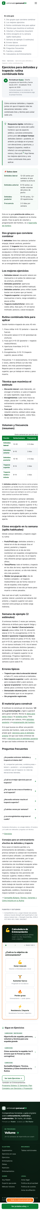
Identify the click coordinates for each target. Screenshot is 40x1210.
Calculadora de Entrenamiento (18, 54)
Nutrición (5, 1168)
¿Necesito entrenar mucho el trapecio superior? (16, 800)
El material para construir (16, 45)
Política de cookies (28, 1187)
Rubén (21, 80)
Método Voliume (8, 1187)
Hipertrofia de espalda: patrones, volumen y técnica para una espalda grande (18, 1038)
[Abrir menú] (36, 3)
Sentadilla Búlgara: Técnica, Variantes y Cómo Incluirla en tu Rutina (18, 1068)
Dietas (4, 1164)
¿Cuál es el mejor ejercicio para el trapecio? (17, 781)
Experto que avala (9, 1183)
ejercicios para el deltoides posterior (23, 739)
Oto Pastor (29, 1122)
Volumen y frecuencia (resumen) (19, 31)
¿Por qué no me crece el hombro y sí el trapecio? (18, 791)
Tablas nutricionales (29, 1150)
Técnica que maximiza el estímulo (20, 28)
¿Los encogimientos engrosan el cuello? (17, 817)
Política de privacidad (29, 1183)
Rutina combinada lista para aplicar (20, 25)
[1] (23, 153)
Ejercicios (10, 61)
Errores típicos (12, 42)
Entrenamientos (8, 1171)
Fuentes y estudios (14, 51)
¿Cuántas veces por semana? (16, 809)
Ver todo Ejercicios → (13, 1078)
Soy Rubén (6, 1180)
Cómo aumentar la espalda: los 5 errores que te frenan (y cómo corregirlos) (18, 1053)
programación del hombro (23, 722)
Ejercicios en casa (9, 1154)
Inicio (4, 61)
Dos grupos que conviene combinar (20, 20)
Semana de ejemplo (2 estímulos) (20, 40)
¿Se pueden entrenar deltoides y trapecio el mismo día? (17, 758)
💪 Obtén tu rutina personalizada (20, 1200)
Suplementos (7, 1150)
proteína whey (21, 717)
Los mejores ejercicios (15, 22)
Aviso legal (25, 1180)
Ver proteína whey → (20, 1206)
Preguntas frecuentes (15, 48)
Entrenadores (7, 1161)
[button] (20, 965)
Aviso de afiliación (28, 1190)
